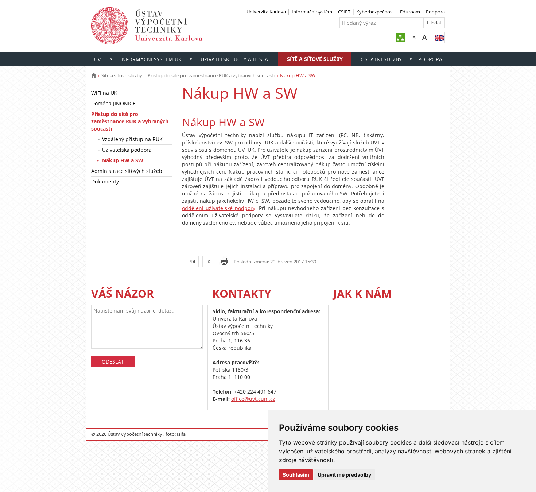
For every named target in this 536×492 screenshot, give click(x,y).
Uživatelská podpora (127, 149)
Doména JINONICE (113, 103)
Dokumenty (105, 181)
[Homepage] (93, 75)
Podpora (435, 11)
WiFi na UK (104, 92)
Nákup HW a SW (122, 160)
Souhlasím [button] (296, 475)
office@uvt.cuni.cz (253, 398)
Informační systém (312, 11)
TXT (209, 262)
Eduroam (410, 11)
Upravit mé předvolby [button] (344, 475)
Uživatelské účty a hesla (234, 59)
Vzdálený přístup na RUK (132, 139)
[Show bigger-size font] (425, 37)
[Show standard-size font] (414, 37)
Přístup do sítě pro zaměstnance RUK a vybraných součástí (211, 75)
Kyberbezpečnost (375, 11)
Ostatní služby (381, 59)
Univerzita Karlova (266, 11)
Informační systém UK (151, 59)
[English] (439, 37)
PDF (192, 262)
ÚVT (99, 59)
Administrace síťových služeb (126, 170)
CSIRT (344, 11)
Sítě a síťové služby (315, 58)
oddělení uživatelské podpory (218, 208)
